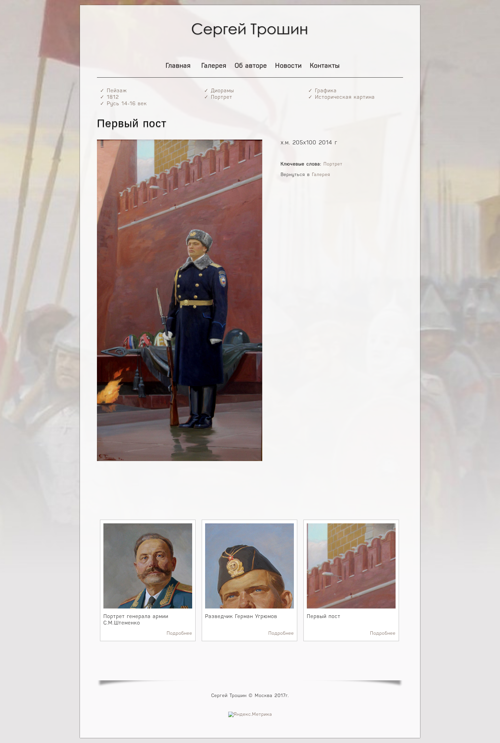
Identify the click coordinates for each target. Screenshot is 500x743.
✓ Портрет (218, 97)
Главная (178, 66)
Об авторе (251, 66)
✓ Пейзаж (113, 91)
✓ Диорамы (219, 91)
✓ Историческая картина (341, 97)
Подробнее (179, 633)
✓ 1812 (109, 97)
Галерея (214, 66)
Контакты (325, 66)
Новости (288, 66)
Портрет (333, 164)
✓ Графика (322, 91)
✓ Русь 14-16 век (123, 104)
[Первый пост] (179, 459)
